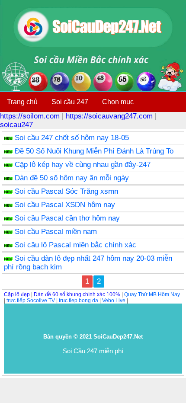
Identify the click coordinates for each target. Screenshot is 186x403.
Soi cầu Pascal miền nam (56, 231)
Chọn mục (118, 102)
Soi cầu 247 (69, 102)
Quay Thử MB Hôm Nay (152, 294)
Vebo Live (113, 300)
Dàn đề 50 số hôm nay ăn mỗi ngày (72, 178)
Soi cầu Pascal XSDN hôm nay (65, 205)
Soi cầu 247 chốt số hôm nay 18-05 (72, 138)
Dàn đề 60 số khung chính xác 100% (77, 294)
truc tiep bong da (78, 300)
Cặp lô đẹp (17, 294)
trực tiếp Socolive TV (30, 300)
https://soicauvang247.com (109, 116)
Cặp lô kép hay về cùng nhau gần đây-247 (83, 164)
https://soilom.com (30, 116)
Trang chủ (22, 102)
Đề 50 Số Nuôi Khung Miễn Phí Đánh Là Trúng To (94, 151)
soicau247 (16, 125)
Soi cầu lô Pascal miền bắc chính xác (75, 245)
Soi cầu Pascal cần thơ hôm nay (67, 218)
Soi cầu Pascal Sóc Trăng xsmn (66, 191)
